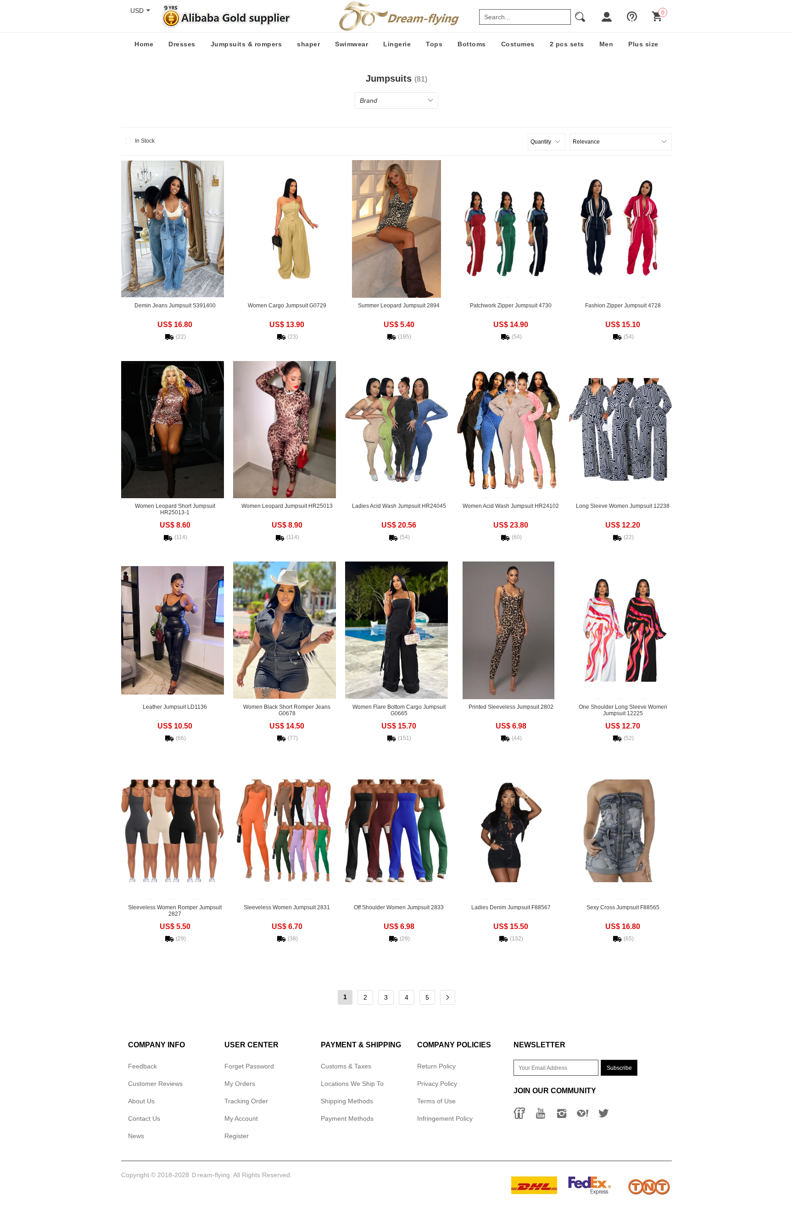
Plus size (643, 44)
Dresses (181, 44)
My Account (241, 1118)
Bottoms (472, 44)
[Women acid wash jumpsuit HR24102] (508, 429)
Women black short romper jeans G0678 (286, 710)
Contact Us (144, 1118)
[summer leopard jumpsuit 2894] (396, 229)
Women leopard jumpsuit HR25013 (287, 506)
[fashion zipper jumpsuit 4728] (620, 229)
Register (236, 1136)
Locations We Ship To (352, 1083)
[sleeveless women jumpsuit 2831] (284, 831)
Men (606, 44)
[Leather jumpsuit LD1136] (172, 630)
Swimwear (351, 44)
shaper (308, 44)
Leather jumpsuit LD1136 (175, 707)
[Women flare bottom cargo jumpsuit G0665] (396, 630)
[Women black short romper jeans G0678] (284, 630)
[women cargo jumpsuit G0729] (284, 229)
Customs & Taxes (346, 1066)
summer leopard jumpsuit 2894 (399, 305)
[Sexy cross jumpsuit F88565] (620, 831)
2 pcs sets (567, 44)
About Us (141, 1101)
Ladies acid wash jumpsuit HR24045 (399, 506)
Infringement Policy (445, 1118)
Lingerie (397, 44)
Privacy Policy (437, 1083)
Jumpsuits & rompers (246, 44)
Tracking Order (246, 1101)
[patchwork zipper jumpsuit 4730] (508, 229)
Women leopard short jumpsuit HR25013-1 (175, 509)
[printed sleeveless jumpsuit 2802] (508, 630)
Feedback (142, 1066)
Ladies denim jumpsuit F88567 (511, 907)
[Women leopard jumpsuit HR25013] (284, 429)
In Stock (145, 141)
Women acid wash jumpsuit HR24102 (511, 506)
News (136, 1136)
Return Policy (436, 1066)
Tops (434, 44)
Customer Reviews (155, 1083)
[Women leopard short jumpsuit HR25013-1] (172, 429)
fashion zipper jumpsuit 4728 (623, 305)
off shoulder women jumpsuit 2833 (399, 907)
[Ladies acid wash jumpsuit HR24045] (396, 429)
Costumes (518, 44)
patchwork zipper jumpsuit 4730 (511, 305)
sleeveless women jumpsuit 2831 (287, 907)
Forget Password (249, 1066)
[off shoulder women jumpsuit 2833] (396, 831)
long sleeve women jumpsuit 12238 (623, 506)
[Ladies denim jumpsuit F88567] (508, 831)
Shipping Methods (347, 1101)
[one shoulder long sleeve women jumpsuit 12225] (620, 630)
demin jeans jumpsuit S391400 (175, 305)
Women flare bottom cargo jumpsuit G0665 (399, 710)
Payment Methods (347, 1118)
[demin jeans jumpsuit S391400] (172, 229)
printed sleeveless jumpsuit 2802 (511, 707)
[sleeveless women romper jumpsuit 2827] (172, 831)
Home (143, 44)
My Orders (239, 1083)
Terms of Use (436, 1101)
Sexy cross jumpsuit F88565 (622, 907)
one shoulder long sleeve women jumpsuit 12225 (623, 710)
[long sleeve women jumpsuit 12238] (620, 429)
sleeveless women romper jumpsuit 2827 (175, 910)
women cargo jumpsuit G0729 (287, 305)
